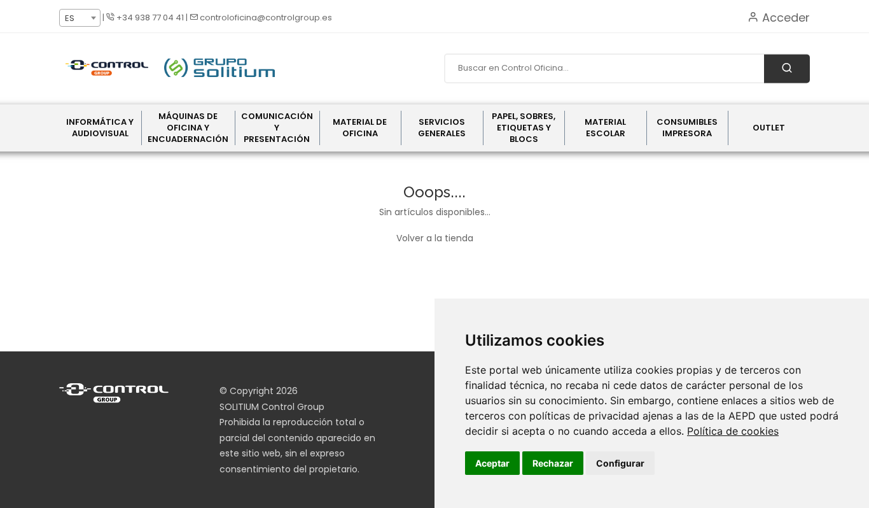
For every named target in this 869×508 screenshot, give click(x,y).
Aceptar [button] (492, 463)
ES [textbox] (69, 18)
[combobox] (80, 18)
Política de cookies (733, 431)
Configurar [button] (620, 463)
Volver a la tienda (434, 238)
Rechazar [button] (552, 463)
